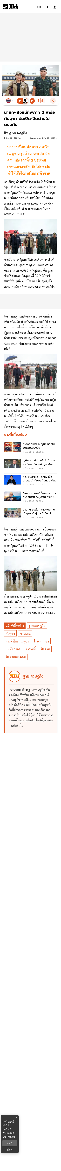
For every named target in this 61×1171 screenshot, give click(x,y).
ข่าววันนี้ (31, 649)
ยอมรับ (9, 1143)
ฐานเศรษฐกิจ (37, 626)
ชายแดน (25, 633)
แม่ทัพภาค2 (13, 649)
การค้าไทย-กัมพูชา (17, 641)
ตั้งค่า (10, 1149)
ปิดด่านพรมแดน (16, 657)
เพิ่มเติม (11, 1136)
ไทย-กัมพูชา (41, 641)
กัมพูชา (10, 633)
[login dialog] (54, 7)
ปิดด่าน (45, 649)
